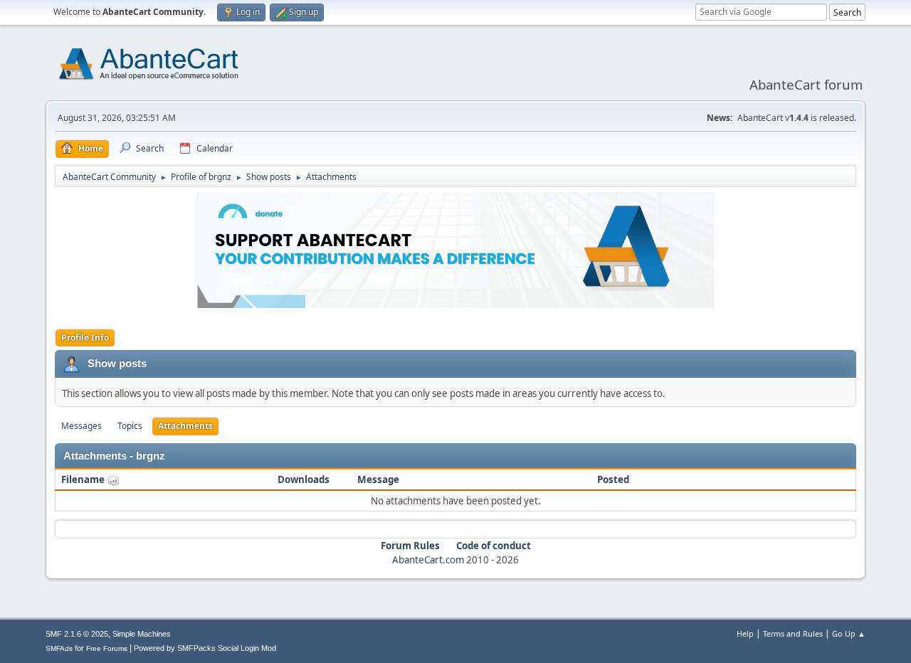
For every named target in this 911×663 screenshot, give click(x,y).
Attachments (185, 426)
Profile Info (85, 338)
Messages (81, 426)
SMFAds (59, 648)
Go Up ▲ (848, 633)
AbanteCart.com (428, 559)
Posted (613, 479)
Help (745, 633)
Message (378, 479)
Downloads (304, 479)
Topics (129, 426)
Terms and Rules (793, 633)
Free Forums (106, 648)
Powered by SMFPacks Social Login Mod (205, 648)
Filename (84, 479)
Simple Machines (141, 634)
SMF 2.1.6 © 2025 (77, 634)
